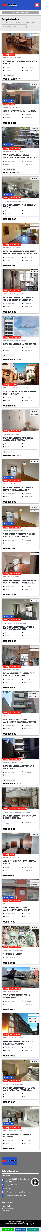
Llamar (34, 1230)
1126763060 (10, 1188)
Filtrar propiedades (21, 13)
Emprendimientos (8, 1208)
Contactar (21, 1230)
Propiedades (7, 1206)
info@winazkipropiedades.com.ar (18, 1192)
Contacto (5, 1210)
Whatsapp (8, 1230)
